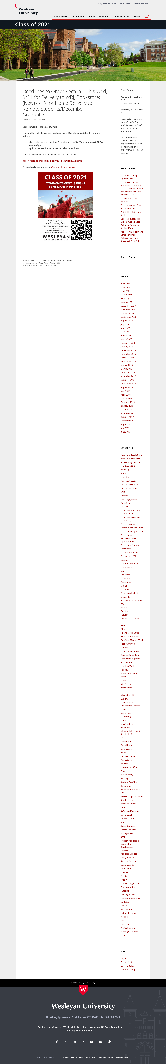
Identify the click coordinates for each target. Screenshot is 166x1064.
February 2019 (128, 372)
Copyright (65, 1057)
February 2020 (128, 342)
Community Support (130, 545)
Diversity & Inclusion (130, 593)
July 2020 (125, 324)
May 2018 (125, 391)
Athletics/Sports (128, 480)
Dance (124, 571)
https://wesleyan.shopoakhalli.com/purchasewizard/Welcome (52, 160)
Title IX (124, 879)
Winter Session (128, 927)
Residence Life (127, 800)
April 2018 (126, 394)
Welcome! (125, 916)
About (137, 16)
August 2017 (127, 424)
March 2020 (126, 339)
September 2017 (128, 420)
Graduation (69, 260)
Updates (125, 902)
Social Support (128, 826)
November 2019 (128, 354)
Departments (127, 582)
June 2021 (125, 283)
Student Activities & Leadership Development (130, 843)
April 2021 (126, 291)
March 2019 (126, 368)
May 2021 (125, 287)
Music (123, 720)
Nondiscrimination (122, 1057)
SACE (123, 807)
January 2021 (127, 302)
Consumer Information (105, 1057)
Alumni (124, 473)
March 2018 (126, 398)
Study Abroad (127, 857)
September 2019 (128, 361)
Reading (124, 778)
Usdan (124, 905)
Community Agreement (132, 531)
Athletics (125, 477)
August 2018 (127, 387)
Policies (124, 763)
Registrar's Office (129, 782)
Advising (125, 469)
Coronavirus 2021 (129, 556)
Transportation (128, 887)
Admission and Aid (98, 16)
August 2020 (127, 320)
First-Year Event (128, 643)
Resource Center (128, 803)
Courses (124, 559)
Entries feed (126, 962)
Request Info (104, 4)
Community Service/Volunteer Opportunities (129, 538)
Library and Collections (80, 1031)
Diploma (125, 589)
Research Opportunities (132, 796)
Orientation (126, 748)
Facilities (125, 611)
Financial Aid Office (130, 632)
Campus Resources (33, 260)
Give (128, 4)
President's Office (129, 767)
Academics (78, 16)
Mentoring (126, 716)
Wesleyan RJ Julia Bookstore (64, 167)
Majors (124, 709)
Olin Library (126, 741)
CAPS (123, 491)
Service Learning (128, 818)
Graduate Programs (130, 658)
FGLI (123, 625)
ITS (122, 691)
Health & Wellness (129, 666)
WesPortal (69, 1027)
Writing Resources (129, 931)
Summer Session (128, 861)
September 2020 (128, 316)
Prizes (123, 771)
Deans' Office (127, 578)
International (127, 687)
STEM (123, 837)
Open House (126, 745)
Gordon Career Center (131, 655)
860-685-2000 (112, 1017)
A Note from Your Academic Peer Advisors (42, 265)
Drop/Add (125, 597)
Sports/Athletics (128, 829)
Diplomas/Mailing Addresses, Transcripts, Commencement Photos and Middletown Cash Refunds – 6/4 (132, 188)
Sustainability (127, 865)
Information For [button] (141, 4)
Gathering (125, 647)
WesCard (125, 920)
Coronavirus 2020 (129, 552)
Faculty (124, 614)
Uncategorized (128, 894)
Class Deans (126, 503)
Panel (123, 752)
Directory (82, 1027)
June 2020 (125, 328)
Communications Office (132, 527)
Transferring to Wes (130, 883)
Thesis (124, 876)
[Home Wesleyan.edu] (83, 990)
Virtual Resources (129, 913)
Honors (124, 680)
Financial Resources (130, 636)
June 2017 (125, 431)
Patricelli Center (128, 756)
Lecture (124, 698)
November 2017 (128, 413)
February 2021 (128, 298)
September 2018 (128, 383)
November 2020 (128, 309)
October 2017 (127, 417)
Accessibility (90, 1057)
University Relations (130, 898)
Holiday (124, 669)
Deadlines (60, 260)
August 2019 (127, 365)
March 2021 (126, 294)
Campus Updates (129, 488)
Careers (124, 495)
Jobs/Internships (128, 695)
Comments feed (128, 965)
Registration (126, 785)
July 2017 (125, 428)
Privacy (74, 1057)
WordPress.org (128, 969)
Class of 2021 (32, 24)
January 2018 (127, 405)
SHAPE (124, 822)
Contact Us (44, 1027)
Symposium (126, 868)
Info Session (126, 684)
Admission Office (129, 466)
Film (123, 629)
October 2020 (127, 313)
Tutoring (125, 890)
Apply (121, 4)
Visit (114, 4)
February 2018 (128, 402)
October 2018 (127, 380)
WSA (123, 935)
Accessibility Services (131, 462)
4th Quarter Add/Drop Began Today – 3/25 (42, 263)
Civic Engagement (129, 499)
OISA (123, 737)
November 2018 (128, 376)
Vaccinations (127, 909)
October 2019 (127, 357)
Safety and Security (130, 811)
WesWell (125, 924)
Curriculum (126, 567)
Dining (124, 585)
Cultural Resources (130, 563)
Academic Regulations (131, 454)
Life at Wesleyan (121, 16)
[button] (147, 16)
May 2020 (125, 331)
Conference (126, 548)
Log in (123, 958)
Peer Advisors (127, 759)
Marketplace (127, 713)
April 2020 (126, 335)
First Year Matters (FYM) (132, 640)
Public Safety (127, 774)
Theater (124, 872)
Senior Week (126, 814)
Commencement (48, 260)
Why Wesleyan (61, 16)
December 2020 (128, 305)
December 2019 (128, 350)
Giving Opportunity (130, 651)
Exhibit (124, 607)
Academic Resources (130, 458)
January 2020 (127, 346)
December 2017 (128, 409)
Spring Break (127, 833)
